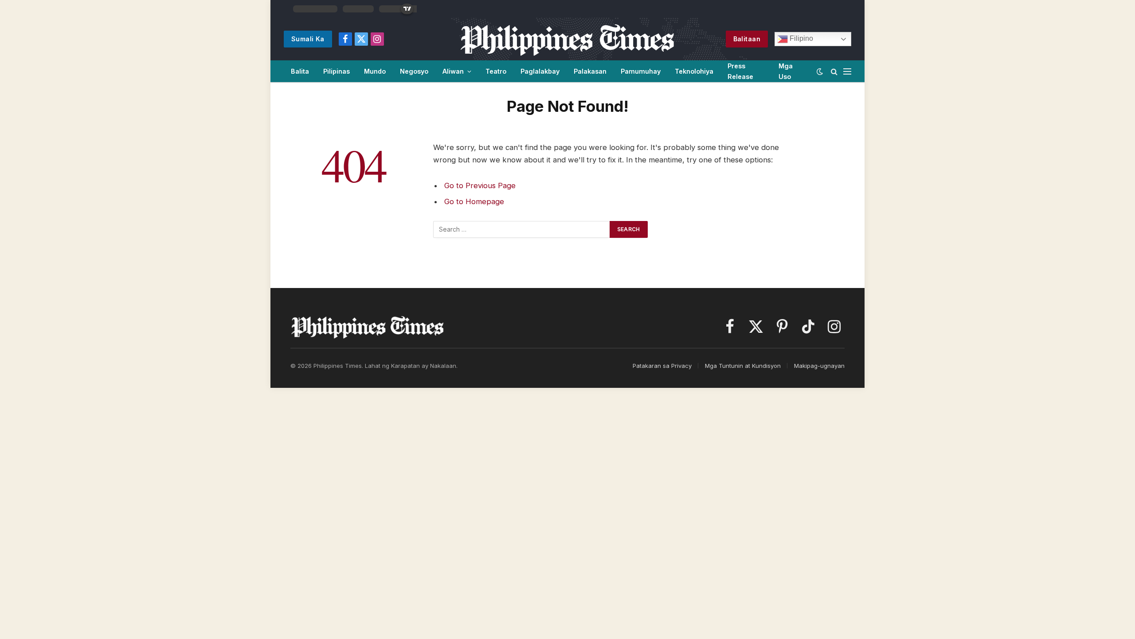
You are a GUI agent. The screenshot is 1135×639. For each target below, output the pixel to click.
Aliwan (453, 71)
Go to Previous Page (480, 185)
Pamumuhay (641, 71)
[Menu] (847, 71)
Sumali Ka (308, 39)
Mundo (375, 71)
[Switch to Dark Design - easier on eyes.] (819, 71)
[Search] (834, 71)
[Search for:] (522, 229)
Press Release (740, 71)
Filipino (800, 38)
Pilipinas (336, 71)
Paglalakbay (540, 71)
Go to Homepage (474, 201)
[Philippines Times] (567, 39)
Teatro (495, 71)
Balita (300, 71)
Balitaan (746, 39)
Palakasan (590, 71)
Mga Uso (786, 71)
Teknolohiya (694, 71)
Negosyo (414, 71)
